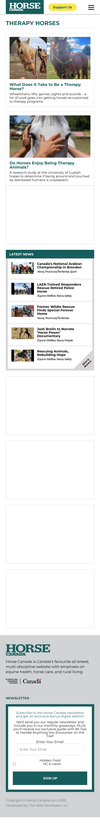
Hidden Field (50, 760)
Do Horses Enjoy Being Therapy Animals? (42, 165)
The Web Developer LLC (48, 805)
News (40, 271)
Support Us (62, 7)
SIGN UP (50, 778)
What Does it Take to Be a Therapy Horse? (45, 86)
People (68, 340)
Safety (67, 296)
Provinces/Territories (57, 271)
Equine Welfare (46, 296)
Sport (73, 271)
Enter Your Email (50, 742)
